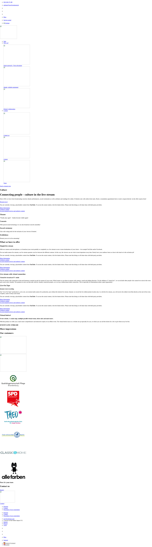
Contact (6, 508)
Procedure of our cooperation (12, 509)
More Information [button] (5, 208)
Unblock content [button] (4, 209)
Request (6, 506)
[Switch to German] (6, 23)
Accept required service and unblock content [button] (12, 211)
